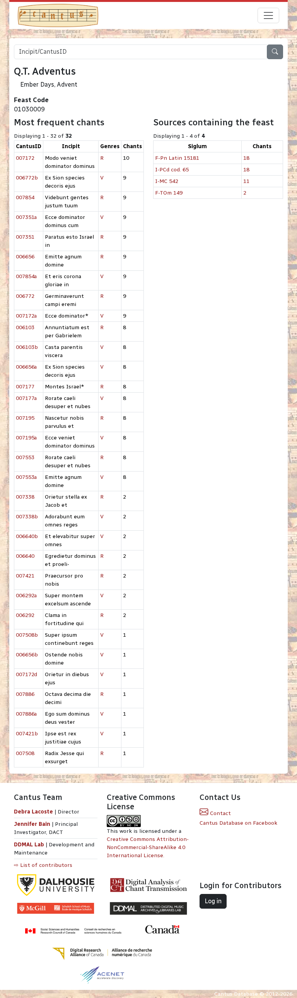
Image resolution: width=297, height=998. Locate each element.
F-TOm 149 (169, 193)
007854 (25, 197)
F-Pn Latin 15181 (177, 158)
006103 (25, 327)
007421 (25, 575)
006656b (27, 654)
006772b (27, 177)
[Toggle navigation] (268, 15)
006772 (25, 296)
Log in (213, 901)
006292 (25, 615)
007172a (26, 316)
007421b (27, 733)
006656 (25, 256)
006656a (26, 367)
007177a (26, 398)
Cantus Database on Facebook (238, 823)
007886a (26, 714)
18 (246, 158)
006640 (25, 556)
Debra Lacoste (33, 811)
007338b (27, 516)
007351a (26, 217)
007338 (25, 497)
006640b (27, 536)
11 (246, 181)
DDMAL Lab (29, 844)
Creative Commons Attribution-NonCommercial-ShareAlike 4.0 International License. (148, 847)
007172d (26, 674)
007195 (25, 418)
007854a (26, 276)
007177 (25, 386)
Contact (219, 813)
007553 (25, 457)
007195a (26, 437)
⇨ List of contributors (43, 865)
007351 (25, 237)
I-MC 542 (166, 181)
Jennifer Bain (33, 824)
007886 (25, 694)
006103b (27, 347)
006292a (26, 595)
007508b (27, 635)
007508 (25, 753)
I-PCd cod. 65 (172, 169)
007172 (25, 158)
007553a (26, 477)
